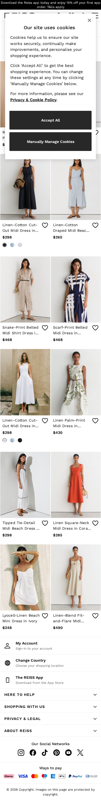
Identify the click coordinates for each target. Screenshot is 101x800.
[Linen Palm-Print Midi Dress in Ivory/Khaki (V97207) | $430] (76, 382)
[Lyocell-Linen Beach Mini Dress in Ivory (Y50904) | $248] (25, 577)
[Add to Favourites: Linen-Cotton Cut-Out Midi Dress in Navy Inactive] (45, 225)
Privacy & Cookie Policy (33, 99)
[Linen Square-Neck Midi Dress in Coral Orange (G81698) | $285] (76, 485)
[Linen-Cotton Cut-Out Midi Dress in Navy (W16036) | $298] (25, 187)
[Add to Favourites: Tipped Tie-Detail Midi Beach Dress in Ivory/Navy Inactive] (45, 523)
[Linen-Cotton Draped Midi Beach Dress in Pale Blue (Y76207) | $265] (76, 187)
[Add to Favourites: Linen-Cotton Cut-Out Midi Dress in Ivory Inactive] (45, 421)
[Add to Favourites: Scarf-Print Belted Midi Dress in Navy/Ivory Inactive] (95, 328)
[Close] (89, 20)
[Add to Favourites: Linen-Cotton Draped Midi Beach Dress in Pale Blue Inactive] (95, 225)
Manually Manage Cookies (50, 141)
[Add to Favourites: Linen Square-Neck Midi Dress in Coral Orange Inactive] (95, 523)
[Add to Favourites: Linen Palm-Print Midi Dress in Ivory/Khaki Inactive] (95, 421)
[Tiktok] (45, 753)
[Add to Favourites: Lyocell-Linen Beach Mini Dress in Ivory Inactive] (45, 616)
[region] (50, 86)
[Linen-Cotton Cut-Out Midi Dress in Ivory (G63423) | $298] (25, 382)
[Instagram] (21, 753)
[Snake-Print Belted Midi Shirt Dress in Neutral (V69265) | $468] (25, 289)
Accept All (50, 120)
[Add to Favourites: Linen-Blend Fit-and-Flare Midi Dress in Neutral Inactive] (95, 616)
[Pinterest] (56, 753)
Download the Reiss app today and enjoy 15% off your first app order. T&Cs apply (50, 5)
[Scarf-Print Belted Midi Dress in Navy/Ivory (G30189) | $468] (76, 289)
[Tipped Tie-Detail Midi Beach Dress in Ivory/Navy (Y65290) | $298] (25, 485)
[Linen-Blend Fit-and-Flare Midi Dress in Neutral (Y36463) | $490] (76, 577)
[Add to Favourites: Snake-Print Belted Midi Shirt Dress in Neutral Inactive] (45, 328)
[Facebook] (33, 753)
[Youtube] (68, 753)
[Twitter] (80, 753)
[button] (50, 694)
